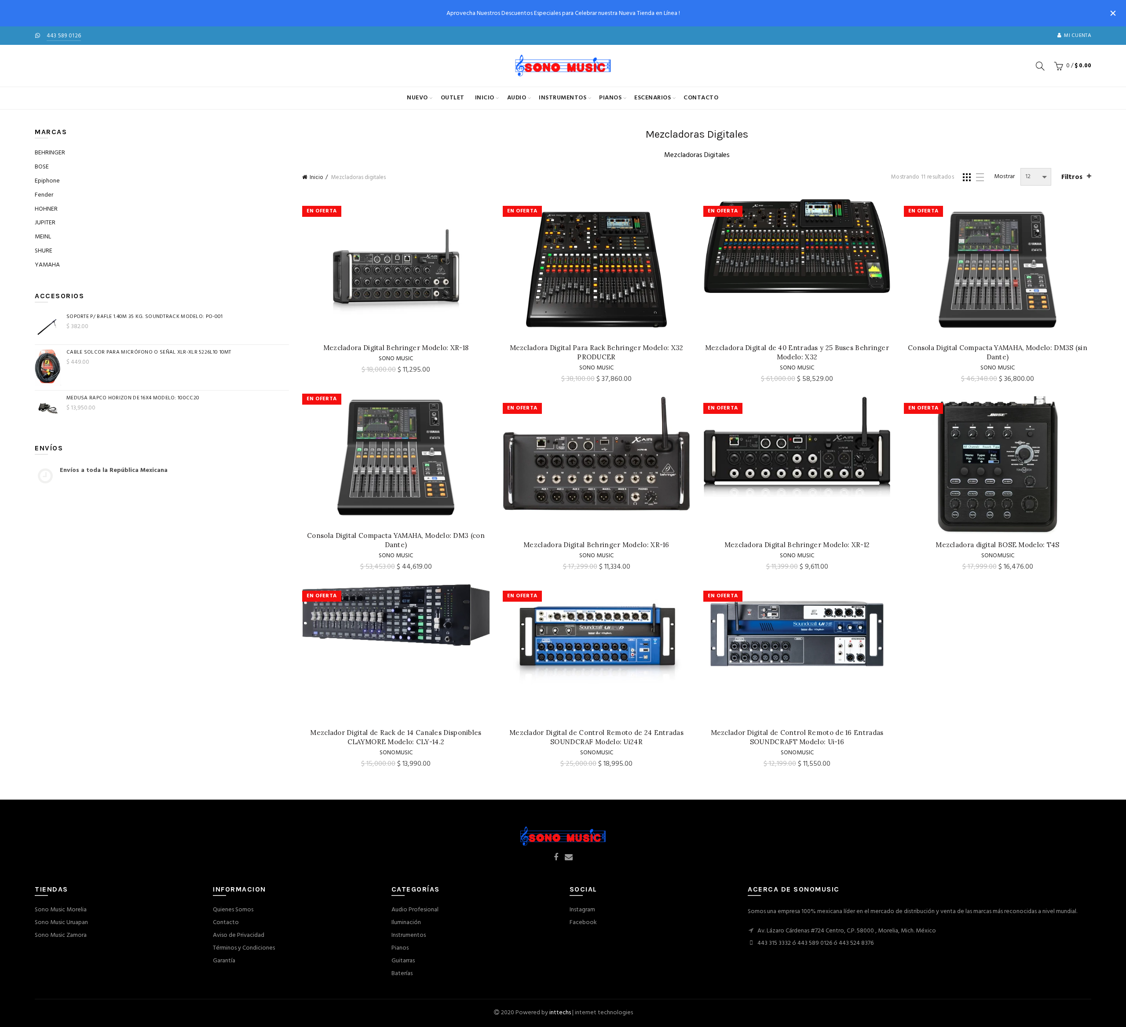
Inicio (484, 98)
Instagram (582, 910)
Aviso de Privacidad (238, 935)
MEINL (43, 237)
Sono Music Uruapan (61, 922)
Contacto (701, 98)
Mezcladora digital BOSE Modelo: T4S (998, 545)
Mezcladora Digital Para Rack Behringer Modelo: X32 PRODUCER (597, 352)
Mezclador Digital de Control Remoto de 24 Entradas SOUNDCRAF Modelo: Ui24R (596, 737)
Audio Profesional (415, 910)
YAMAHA (47, 265)
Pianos (610, 98)
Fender (44, 195)
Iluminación (406, 922)
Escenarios (652, 98)
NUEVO (417, 98)
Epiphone (47, 181)
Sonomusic (997, 556)
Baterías (402, 974)
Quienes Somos (233, 910)
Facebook (583, 922)
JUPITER (45, 223)
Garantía (224, 961)
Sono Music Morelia (61, 910)
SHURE (43, 251)
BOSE (42, 167)
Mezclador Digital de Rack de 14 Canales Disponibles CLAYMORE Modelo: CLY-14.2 (395, 737)
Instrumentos (562, 98)
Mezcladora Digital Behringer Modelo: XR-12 (797, 545)
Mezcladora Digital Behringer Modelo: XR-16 (596, 545)
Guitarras (403, 961)
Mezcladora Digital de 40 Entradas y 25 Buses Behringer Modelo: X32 (797, 352)
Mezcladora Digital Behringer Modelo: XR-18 (396, 348)
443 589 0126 (64, 35)
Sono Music (396, 359)
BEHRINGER (50, 153)
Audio (516, 98)
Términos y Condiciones (244, 948)
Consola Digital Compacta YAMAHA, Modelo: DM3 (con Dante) (396, 540)
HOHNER (46, 209)
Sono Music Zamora (61, 935)
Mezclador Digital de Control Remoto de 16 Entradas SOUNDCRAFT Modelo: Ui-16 (797, 737)
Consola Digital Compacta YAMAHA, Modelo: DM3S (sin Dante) (997, 352)
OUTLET (452, 98)
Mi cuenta (1077, 35)
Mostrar (1004, 176)
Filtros (1071, 177)
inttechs (560, 1013)
